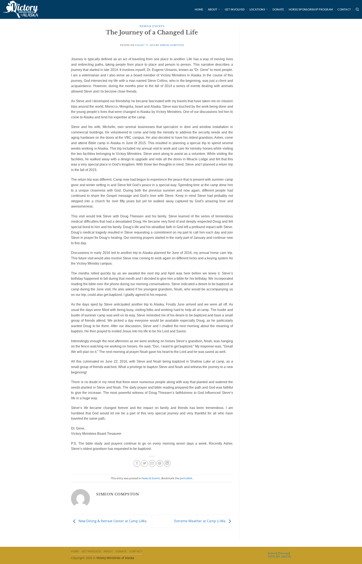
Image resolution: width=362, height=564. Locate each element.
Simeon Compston (172, 45)
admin (272, 553)
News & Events (152, 26)
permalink (186, 478)
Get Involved (235, 9)
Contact (344, 9)
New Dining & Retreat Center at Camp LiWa (112, 521)
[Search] (357, 9)
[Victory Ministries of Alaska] (21, 9)
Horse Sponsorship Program (311, 9)
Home (199, 9)
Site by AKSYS (279, 556)
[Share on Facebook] (136, 463)
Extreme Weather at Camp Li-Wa (200, 521)
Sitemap (284, 553)
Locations (257, 9)
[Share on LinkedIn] (167, 463)
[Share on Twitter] (144, 463)
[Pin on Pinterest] (159, 463)
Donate (278, 9)
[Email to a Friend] (152, 463)
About (212, 9)
